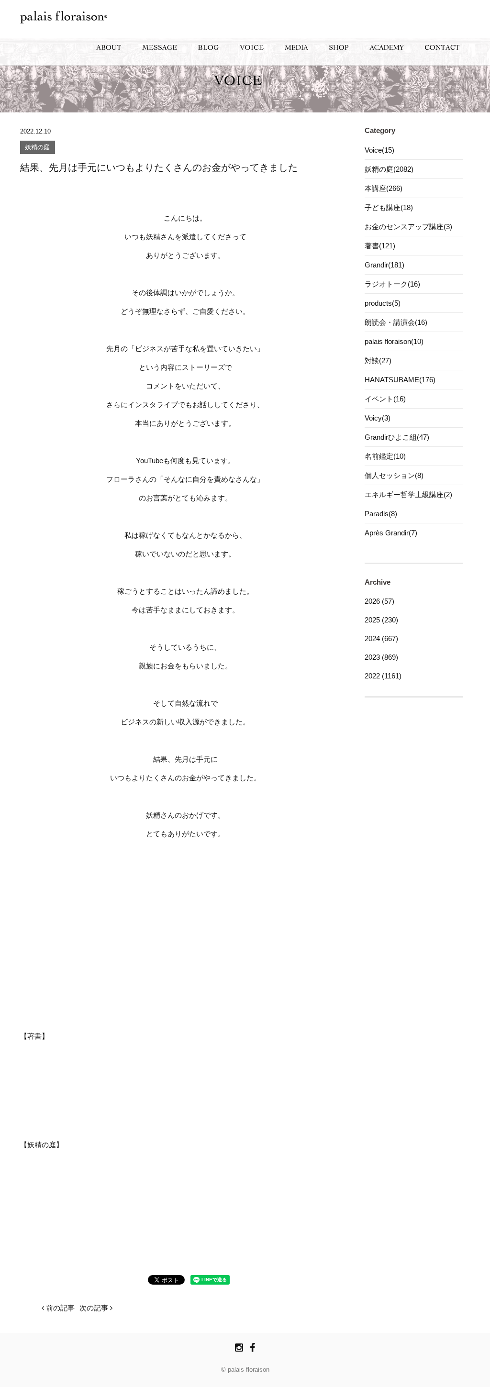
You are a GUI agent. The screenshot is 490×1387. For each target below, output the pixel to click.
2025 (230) (381, 620)
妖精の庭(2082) (389, 169)
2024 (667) (381, 638)
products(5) (383, 303)
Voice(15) (379, 150)
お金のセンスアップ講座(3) (408, 226)
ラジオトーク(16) (392, 284)
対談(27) (378, 360)
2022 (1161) (383, 676)
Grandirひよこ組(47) (397, 437)
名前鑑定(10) (385, 456)
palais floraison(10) (394, 341)
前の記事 (59, 1308)
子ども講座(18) (389, 207)
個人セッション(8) (394, 475)
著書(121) (380, 246)
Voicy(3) (377, 418)
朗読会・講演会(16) (396, 322)
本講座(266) (383, 188)
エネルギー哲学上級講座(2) (408, 494)
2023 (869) (381, 657)
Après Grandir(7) (391, 533)
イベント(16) (385, 399)
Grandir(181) (384, 265)
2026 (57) (379, 601)
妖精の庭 (37, 147)
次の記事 (94, 1308)
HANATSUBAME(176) (400, 380)
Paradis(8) (381, 514)
